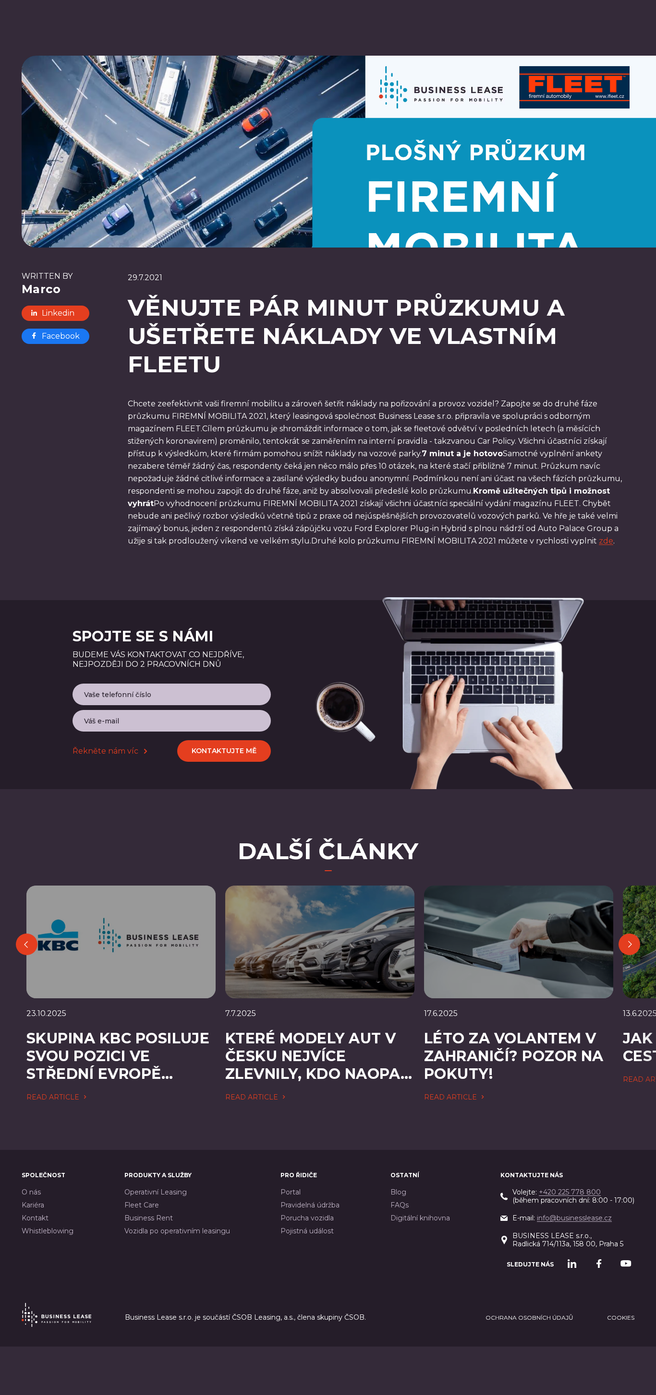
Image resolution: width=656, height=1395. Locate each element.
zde (606, 540)
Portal (290, 1192)
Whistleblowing (47, 1231)
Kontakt (35, 1218)
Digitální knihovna (420, 1218)
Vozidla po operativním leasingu (177, 1231)
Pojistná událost (307, 1231)
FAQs (399, 1205)
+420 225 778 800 (570, 1192)
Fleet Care (141, 1205)
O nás (31, 1192)
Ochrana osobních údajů (529, 1317)
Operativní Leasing (155, 1192)
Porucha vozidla (307, 1218)
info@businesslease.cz (574, 1218)
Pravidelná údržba (310, 1205)
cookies (620, 1317)
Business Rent (148, 1218)
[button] (26, 944)
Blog (398, 1192)
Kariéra (33, 1205)
